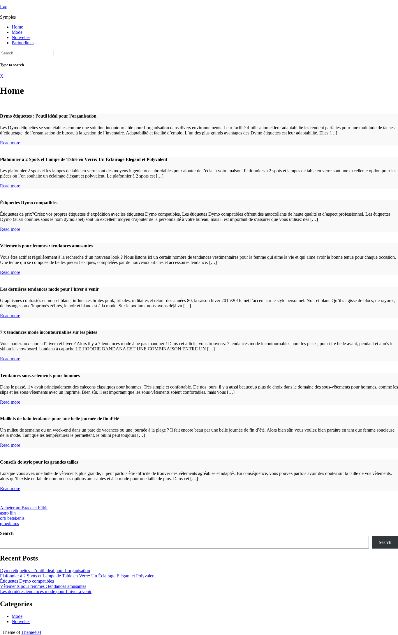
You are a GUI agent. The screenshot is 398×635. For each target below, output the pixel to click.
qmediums (9, 523)
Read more (10, 142)
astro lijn (8, 512)
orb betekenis (12, 518)
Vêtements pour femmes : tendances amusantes (43, 586)
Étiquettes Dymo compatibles (27, 581)
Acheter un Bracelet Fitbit (23, 507)
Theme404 (31, 632)
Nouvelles (21, 37)
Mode (17, 32)
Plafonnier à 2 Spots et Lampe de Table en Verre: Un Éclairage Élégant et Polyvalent (78, 575)
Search (7, 533)
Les (3, 7)
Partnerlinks (23, 42)
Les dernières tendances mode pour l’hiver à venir (45, 591)
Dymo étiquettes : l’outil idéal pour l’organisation (45, 570)
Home (17, 26)
